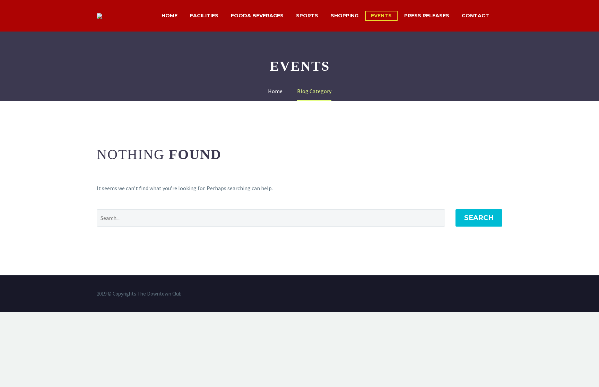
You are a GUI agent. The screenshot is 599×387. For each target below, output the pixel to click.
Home (169, 15)
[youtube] (500, 294)
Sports (307, 15)
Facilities (204, 15)
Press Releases (426, 15)
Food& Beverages (257, 15)
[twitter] (464, 294)
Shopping (344, 15)
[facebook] (446, 294)
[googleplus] (491, 294)
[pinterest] (482, 294)
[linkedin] (455, 294)
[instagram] (473, 294)
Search (479, 218)
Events (381, 15)
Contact (475, 15)
